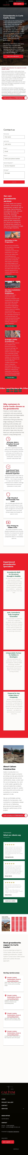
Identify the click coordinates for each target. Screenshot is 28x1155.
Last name (6, 141)
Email (5, 148)
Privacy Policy (5, 1120)
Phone (6, 155)
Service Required (8, 162)
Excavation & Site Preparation (11, 241)
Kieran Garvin (8, 876)
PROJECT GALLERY (7, 1102)
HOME (3, 1099)
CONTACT (4, 1105)
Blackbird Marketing (13, 1131)
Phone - (4, 1125)
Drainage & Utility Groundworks (11, 340)
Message (6, 170)
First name (6, 134)
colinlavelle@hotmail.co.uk (13, 1127)
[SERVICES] (24, 1108)
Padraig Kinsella (9, 857)
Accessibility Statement (16, 1120)
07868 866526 (10, 1125)
